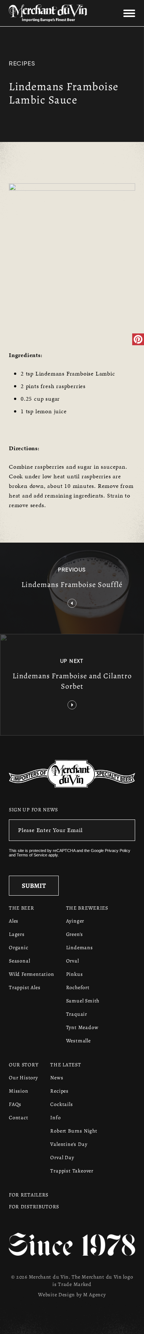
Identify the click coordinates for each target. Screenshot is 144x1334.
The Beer (21, 908)
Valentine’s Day (68, 1144)
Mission (18, 1090)
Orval (72, 960)
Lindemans (79, 947)
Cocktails (61, 1104)
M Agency (94, 1294)
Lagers (17, 934)
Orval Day (62, 1157)
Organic (18, 947)
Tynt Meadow (82, 1027)
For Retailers (28, 1194)
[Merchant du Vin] (51, 13)
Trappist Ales (24, 987)
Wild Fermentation (31, 974)
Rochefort (78, 987)
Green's (74, 934)
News (56, 1077)
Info (55, 1117)
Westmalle (78, 1040)
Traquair (76, 1014)
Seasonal (19, 960)
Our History (23, 1077)
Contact (18, 1117)
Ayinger (75, 920)
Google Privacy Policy (110, 850)
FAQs (15, 1104)
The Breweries (87, 908)
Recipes (22, 63)
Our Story (23, 1064)
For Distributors (34, 1206)
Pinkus (74, 974)
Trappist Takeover (71, 1170)
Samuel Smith (83, 1000)
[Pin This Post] (138, 339)
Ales (13, 920)
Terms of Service (32, 855)
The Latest (65, 1064)
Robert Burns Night (73, 1130)
